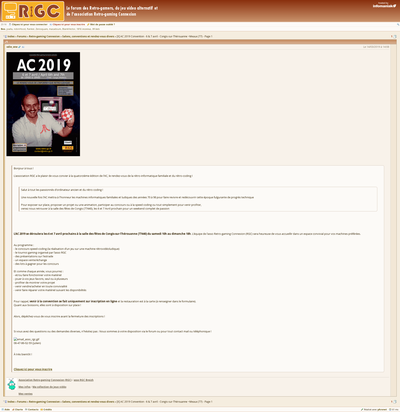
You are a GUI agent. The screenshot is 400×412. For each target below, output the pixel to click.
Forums (21, 401)
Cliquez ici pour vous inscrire (69, 24)
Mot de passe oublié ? (102, 24)
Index (11, 401)
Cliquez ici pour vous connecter (30, 24)
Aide (7, 409)
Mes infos (24, 387)
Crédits (48, 409)
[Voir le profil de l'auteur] (23, 47)
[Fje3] (43, 104)
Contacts (33, 409)
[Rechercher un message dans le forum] (398, 24)
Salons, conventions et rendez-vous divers (88, 401)
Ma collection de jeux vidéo (49, 387)
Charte (19, 409)
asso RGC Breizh (84, 380)
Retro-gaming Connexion (44, 401)
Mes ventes (25, 394)
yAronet (382, 409)
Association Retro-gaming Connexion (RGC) (45, 380)
